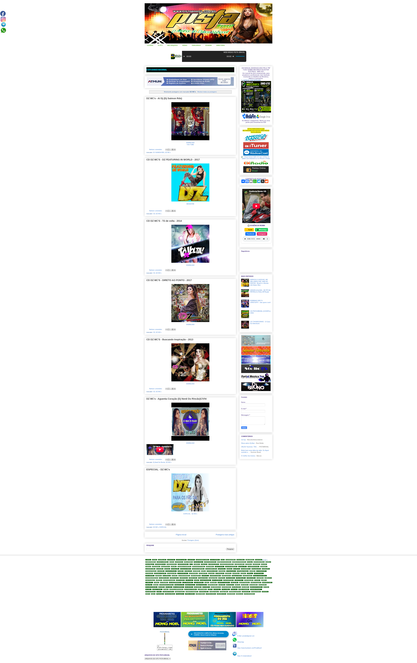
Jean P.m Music (150, 580)
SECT (147, 593)
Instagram (262, 234)
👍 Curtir (249, 230)
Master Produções (201, 584)
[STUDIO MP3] (256, 372)
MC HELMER (253, 584)
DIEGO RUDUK (219, 566)
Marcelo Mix (234, 582)
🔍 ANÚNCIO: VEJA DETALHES (251, 80)
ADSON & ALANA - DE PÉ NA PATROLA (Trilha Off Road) (260, 291)
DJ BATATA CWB (150, 568)
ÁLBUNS (208, 45)
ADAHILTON (171, 559)
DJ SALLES (149, 573)
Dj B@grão (263, 566)
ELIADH (174, 575)
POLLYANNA (225, 589)
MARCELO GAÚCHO (223, 582)
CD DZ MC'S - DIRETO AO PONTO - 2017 (169, 280)
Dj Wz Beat (236, 573)
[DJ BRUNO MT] (256, 390)
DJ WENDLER (219, 573)
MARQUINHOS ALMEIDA (166, 584)
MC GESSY (244, 584)
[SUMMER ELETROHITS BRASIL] (256, 354)
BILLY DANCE (188, 562)
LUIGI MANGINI (199, 582)
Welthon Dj (239, 593)
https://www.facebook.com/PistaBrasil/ (249, 648)
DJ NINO (180, 571)
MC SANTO (206, 587)
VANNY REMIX (200, 593)
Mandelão (213, 582)
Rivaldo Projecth (179, 591)
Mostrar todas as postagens (207, 92)
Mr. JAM (266, 587)
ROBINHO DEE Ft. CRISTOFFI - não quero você (260, 301)
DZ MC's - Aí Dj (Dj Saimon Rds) (164, 98)
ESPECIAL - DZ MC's (158, 469)
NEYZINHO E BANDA (190, 589)
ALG (222, 559)
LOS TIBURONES (187, 582)
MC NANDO (197, 587)
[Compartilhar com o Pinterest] (175, 149)
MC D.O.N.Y (230, 584)
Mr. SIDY (148, 589)
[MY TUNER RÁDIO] (256, 148)
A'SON (154, 559)
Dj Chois (167, 568)
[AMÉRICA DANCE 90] (256, 141)
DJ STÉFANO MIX (182, 573)
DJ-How (243, 573)
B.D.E (171, 562)
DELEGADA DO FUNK (198, 566)
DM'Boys (250, 573)
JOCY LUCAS (180, 580)
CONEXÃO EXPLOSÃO (227, 564)
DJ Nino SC (188, 571)
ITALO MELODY (241, 577)
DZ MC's (168, 152)
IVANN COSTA (251, 577)
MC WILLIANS (236, 587)
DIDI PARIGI (210, 566)
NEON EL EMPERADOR (176, 589)
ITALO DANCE (230, 577)
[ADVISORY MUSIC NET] (256, 345)
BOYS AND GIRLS (259, 562)
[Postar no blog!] (168, 149)
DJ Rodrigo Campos (242, 571)
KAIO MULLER (248, 580)
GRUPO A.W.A (174, 577)
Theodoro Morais (169, 593)
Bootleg (250, 562)
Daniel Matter (156, 566)
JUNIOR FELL (238, 580)
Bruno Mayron (149, 564)
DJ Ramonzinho (231, 571)
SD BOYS (264, 591)
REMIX (159, 591)
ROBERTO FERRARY (191, 591)
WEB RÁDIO (231, 593)
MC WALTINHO (226, 587)
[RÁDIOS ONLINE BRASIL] (256, 172)
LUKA (206, 582)
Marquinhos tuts (179, 584)
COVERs (150, 45)
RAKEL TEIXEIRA (243, 589)
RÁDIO (184, 45)
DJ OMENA (196, 571)
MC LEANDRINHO (178, 587)
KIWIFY (264, 580)
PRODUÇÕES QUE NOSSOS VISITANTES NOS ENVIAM (177, 70)
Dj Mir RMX (160, 571)
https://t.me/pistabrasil (244, 656)
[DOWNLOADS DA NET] (256, 363)
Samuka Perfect (256, 591)
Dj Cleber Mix (175, 568)
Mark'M (155, 584)
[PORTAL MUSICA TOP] (256, 381)
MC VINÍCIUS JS (215, 587)
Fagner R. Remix (236, 575)
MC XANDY (245, 587)
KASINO (257, 580)
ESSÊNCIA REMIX (215, 575)
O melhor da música (248, 456)
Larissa (156, 582)
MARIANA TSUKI (267, 582)
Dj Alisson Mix (242, 566)
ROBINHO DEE (204, 591)
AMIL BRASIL (249, 559)
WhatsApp (240, 642)
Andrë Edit (258, 559)
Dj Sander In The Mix (160, 573)
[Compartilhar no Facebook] (173, 149)
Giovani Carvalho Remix (260, 575)
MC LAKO (168, 587)
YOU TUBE (190, 144)
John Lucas (189, 580)
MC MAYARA (189, 587)
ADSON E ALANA (181, 559)
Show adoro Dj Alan (248, 443)
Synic (153, 593)
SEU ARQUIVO (172, 45)
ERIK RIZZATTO (196, 575)
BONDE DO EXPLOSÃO (224, 562)
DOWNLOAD (190, 142)
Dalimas (148, 566)
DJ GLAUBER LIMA (211, 568)
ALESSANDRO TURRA (202, 559)
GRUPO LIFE (192, 577)
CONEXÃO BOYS (213, 564)
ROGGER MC (245, 591)
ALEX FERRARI (215, 559)
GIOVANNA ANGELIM (151, 577)
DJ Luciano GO (256, 568)
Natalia (165, 589)
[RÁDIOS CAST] (256, 155)
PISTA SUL (217, 589)
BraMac (268, 562)
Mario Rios (148, 584)
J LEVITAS (260, 577)
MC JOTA (161, 587)
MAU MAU (221, 584)
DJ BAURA (159, 568)
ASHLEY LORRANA (162, 562)
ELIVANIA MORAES (184, 575)
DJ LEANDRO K (246, 568)
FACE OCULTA (226, 575)
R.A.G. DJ (233, 589)
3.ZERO (148, 559)
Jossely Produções (205, 580)
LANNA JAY (149, 582)
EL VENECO (166, 575)
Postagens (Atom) (193, 540)
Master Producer (190, 584)
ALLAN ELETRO (230, 559)
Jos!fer (196, 580)
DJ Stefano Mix (171, 573)
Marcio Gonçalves (255, 582)
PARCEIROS (196, 45)
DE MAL (173, 566)
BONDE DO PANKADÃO (239, 562)
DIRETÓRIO (220, 45)
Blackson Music (198, 562)
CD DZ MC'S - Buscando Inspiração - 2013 (169, 339)
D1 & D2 (264, 564)
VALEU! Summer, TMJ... (249, 447)
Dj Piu (203, 571)
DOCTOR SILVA (259, 573)
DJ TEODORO (193, 573)
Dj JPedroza (221, 568)
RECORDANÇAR (150, 591)
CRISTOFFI (256, 564)
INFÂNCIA (221, 577)
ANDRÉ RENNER (150, 562)
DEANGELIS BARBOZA (184, 566)
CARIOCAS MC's (171, 564)
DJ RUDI (252, 571)
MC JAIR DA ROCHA (151, 587)
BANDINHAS (179, 562)
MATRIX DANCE (212, 584)
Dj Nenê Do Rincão (159, 462)
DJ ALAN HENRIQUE (231, 566)
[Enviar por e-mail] (166, 149)
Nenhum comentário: (156, 149)
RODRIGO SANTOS (235, 591)
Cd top (243, 440)
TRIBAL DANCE (190, 593)
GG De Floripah (247, 575)
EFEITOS (158, 575)
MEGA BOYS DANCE (256, 587)
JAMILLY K (268, 577)
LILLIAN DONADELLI (175, 582)
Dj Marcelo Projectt (150, 571)
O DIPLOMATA (202, 589)
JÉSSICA (158, 580)
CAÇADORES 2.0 (160, 564)
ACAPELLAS (162, 559)
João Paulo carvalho (169, 580)
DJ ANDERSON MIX (253, 566)
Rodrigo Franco (214, 591)
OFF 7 (210, 589)
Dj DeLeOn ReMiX (185, 568)
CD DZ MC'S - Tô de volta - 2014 (164, 221)
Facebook (250, 234)
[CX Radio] (256, 165)
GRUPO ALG (183, 577)
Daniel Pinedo (165, 566)
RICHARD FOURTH (168, 591)
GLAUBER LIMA (164, 577)
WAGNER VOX (221, 593)
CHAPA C (196, 564)
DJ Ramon (221, 571)
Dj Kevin (229, 568)
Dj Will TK (228, 573)
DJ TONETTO (202, 573)
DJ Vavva (211, 573)
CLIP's (160, 45)
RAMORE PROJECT (256, 589)
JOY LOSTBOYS (217, 580)
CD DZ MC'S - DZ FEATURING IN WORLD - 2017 (173, 159)
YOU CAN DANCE (249, 593)
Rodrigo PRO (223, 591)
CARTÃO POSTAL (183, 564)
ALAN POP (191, 559)
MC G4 (237, 584)
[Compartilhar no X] (171, 149)
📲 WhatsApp (261, 230)
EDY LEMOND (149, 575)
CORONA (248, 564)
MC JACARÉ (262, 584)
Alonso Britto (240, 559)
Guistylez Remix (203, 577)
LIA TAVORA (164, 582)
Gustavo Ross (212, 577)
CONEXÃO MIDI (239, 564)
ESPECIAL (162, 527)
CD (154, 214)
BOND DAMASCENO (210, 562)
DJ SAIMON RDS (158, 152)
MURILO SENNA (157, 589)
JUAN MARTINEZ (228, 580)
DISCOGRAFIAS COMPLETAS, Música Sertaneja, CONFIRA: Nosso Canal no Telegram (209, 634)
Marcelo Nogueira (244, 582)
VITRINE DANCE (210, 593)
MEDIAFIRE (190, 204)
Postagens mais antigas (225, 535)
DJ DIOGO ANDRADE (198, 568)
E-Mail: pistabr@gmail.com (245, 636)
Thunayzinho (180, 593)
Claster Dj (204, 564)
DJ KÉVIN (236, 568)
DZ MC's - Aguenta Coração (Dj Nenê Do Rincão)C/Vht (176, 398)
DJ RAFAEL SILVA (212, 571)
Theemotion (160, 593)
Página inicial (181, 535)
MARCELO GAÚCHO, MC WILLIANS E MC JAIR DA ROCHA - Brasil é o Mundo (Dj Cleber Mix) (259, 282)
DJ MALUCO (265, 568)
